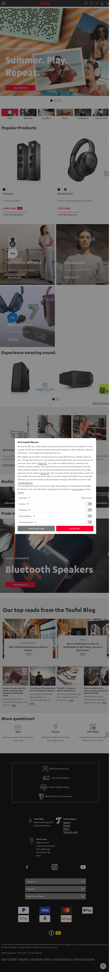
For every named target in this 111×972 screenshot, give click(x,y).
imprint (21, 492)
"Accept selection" (25, 482)
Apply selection (36, 528)
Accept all (74, 528)
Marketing (23, 510)
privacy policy (78, 489)
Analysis (22, 504)
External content (26, 522)
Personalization (25, 516)
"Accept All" (44, 473)
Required (23, 498)
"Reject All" (42, 463)
